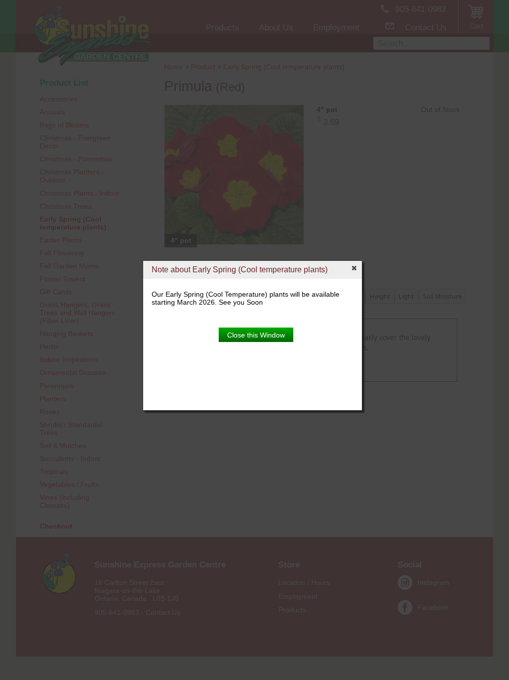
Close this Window (256, 335)
